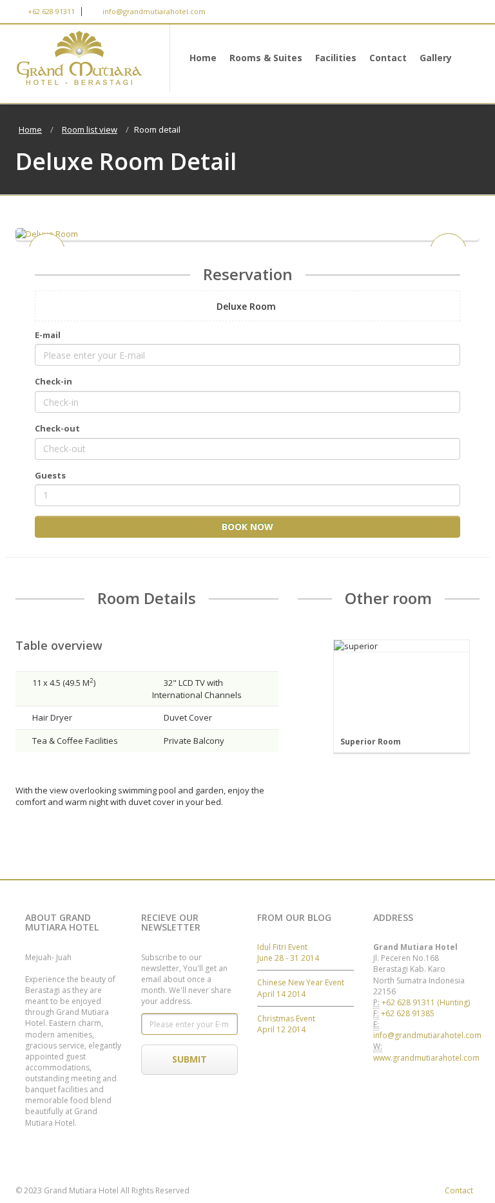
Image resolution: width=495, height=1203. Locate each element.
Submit (189, 1059)
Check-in (53, 381)
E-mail (48, 335)
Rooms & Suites (265, 58)
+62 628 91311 (50, 11)
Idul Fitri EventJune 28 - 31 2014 (288, 952)
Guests (50, 475)
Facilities (335, 58)
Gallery (436, 58)
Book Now (247, 526)
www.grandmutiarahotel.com (426, 1057)
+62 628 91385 (407, 1013)
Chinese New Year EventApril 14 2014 (300, 988)
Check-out (57, 428)
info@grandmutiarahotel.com (153, 11)
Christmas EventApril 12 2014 (286, 1024)
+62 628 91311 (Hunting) (426, 1002)
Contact (388, 58)
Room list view (89, 129)
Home (203, 58)
